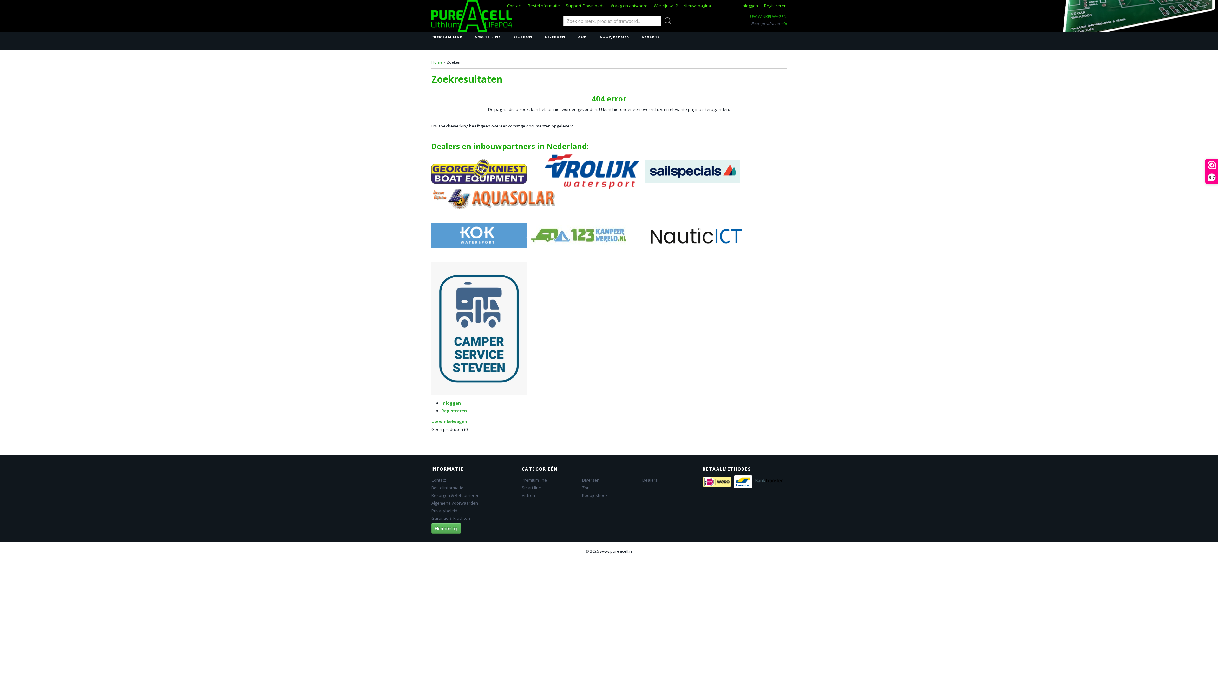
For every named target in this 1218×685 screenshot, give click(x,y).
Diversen (555, 36)
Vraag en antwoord (629, 6)
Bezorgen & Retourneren (455, 495)
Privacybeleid (444, 510)
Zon (582, 36)
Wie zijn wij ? (666, 6)
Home (436, 62)
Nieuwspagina (697, 6)
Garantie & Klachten (450, 518)
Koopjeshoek (614, 36)
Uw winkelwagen (768, 16)
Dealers (651, 36)
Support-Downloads (585, 6)
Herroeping (446, 528)
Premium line (446, 36)
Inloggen (750, 6)
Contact (514, 6)
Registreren (775, 6)
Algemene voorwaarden (454, 503)
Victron (522, 36)
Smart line (488, 36)
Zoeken (666, 21)
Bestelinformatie (544, 6)
